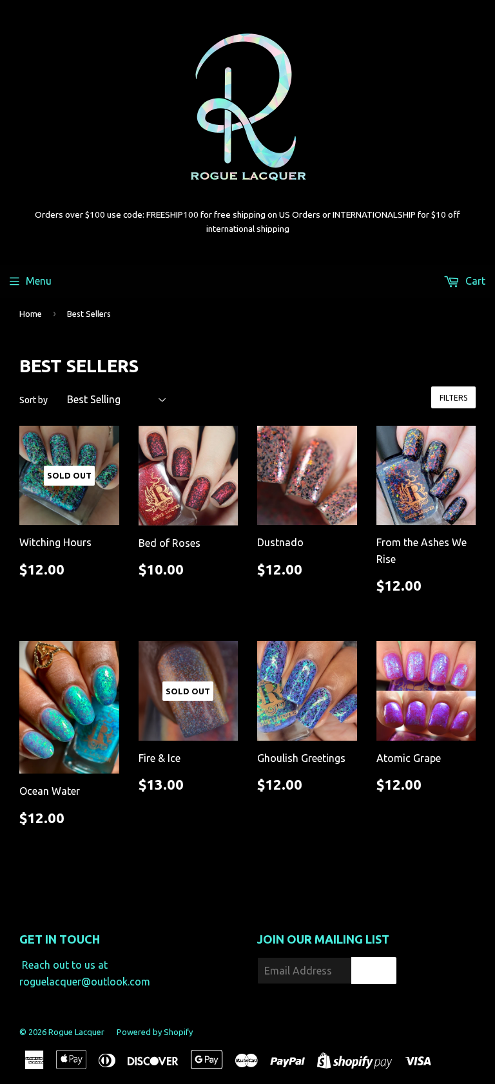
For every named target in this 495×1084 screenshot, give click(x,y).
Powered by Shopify (155, 1031)
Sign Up (374, 971)
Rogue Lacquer (76, 1031)
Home (30, 313)
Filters (453, 398)
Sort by (33, 400)
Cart (474, 281)
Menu (39, 281)
